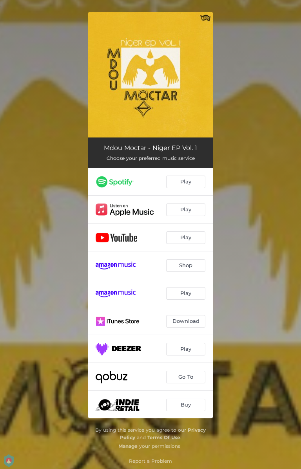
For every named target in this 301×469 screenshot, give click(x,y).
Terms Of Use (163, 437)
